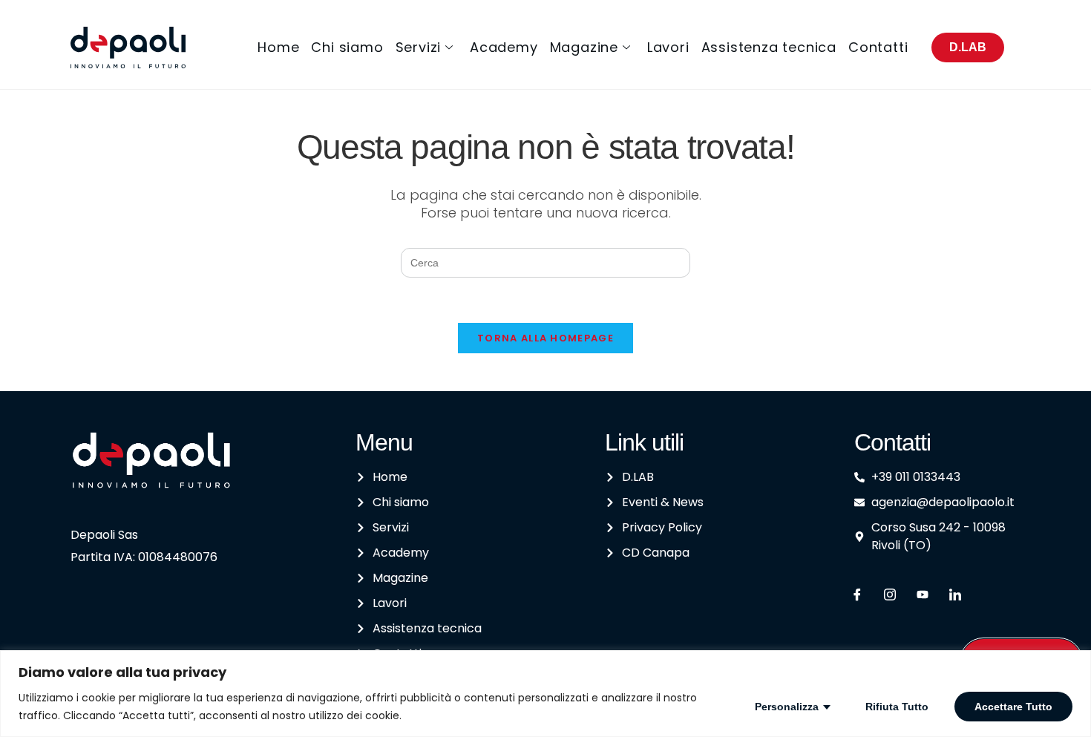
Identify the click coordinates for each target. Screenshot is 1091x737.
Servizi (419, 47)
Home (278, 47)
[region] (545, 693)
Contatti (878, 47)
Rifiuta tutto (896, 707)
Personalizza (787, 707)
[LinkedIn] (955, 595)
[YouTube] (922, 595)
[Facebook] (857, 595)
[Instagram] (890, 595)
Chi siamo (347, 47)
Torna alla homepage (545, 338)
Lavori (668, 47)
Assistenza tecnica (768, 47)
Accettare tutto (1013, 707)
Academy (504, 47)
